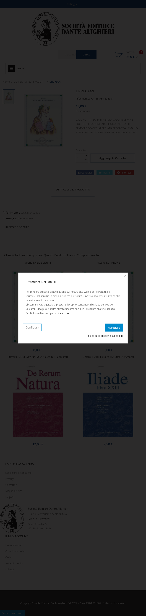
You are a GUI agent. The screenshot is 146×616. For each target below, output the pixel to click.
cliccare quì (63, 313)
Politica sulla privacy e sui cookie (104, 335)
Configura (32, 327)
